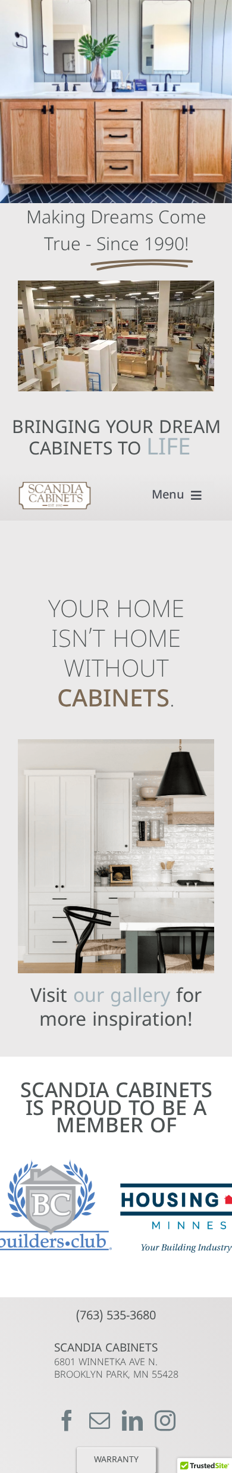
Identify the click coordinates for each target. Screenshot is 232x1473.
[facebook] (67, 1420)
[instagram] (165, 1420)
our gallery (121, 997)
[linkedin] (132, 1420)
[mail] (99, 1420)
